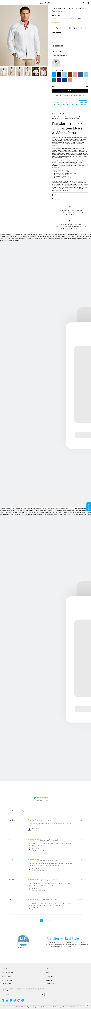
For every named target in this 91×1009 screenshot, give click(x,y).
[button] (88, 3)
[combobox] (16, 810)
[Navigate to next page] (54, 920)
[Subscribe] (42, 994)
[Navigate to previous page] (37, 920)
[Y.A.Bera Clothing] (45, 2)
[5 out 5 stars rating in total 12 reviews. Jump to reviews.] (56, 23)
